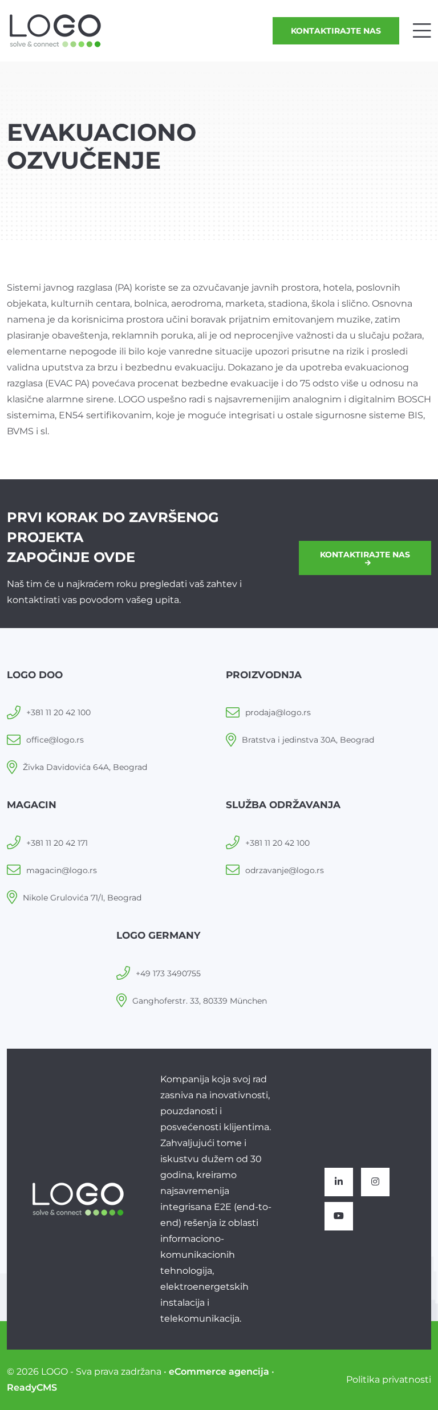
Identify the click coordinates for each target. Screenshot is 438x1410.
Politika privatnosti (388, 1379)
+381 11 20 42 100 (58, 712)
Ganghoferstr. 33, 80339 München (199, 1001)
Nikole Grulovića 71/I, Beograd (82, 898)
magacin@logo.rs (61, 870)
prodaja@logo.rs (278, 712)
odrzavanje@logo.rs (284, 870)
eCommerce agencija (219, 1371)
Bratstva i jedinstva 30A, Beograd (308, 740)
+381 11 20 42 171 (57, 843)
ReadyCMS (32, 1387)
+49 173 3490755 (168, 973)
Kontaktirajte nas (336, 31)
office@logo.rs (55, 740)
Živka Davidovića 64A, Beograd (85, 767)
